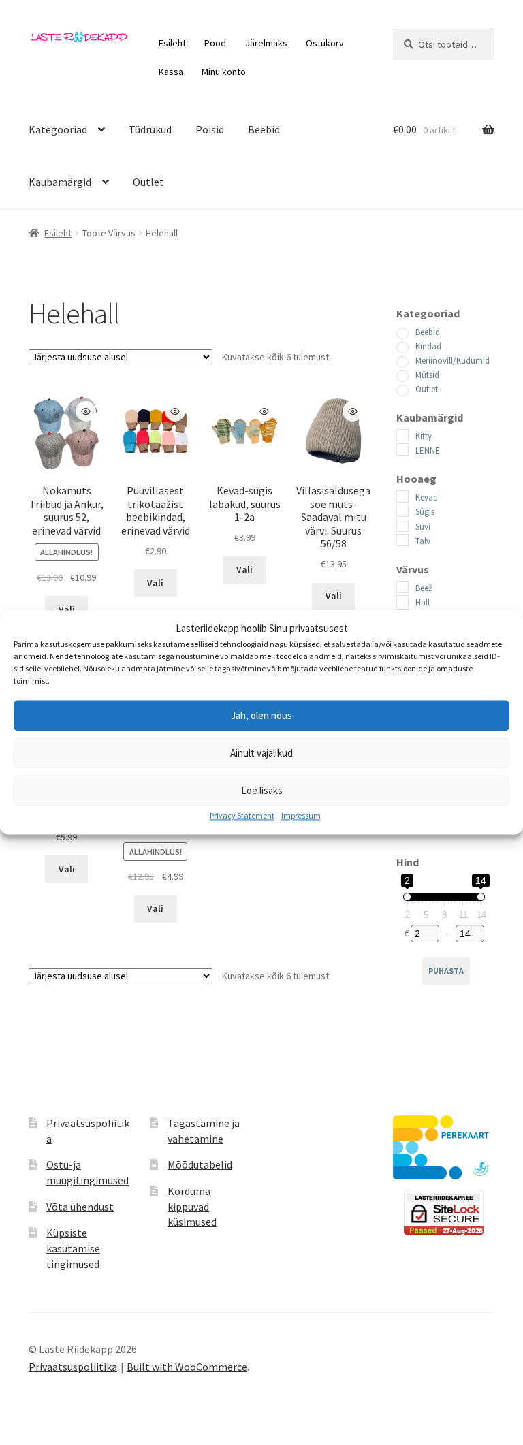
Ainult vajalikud (261, 752)
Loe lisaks (262, 790)
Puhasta (446, 971)
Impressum (301, 816)
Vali (67, 609)
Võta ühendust (80, 1206)
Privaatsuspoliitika (73, 1366)
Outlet (148, 182)
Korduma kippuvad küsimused (192, 1206)
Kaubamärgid (60, 182)
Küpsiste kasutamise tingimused (73, 1248)
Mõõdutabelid (200, 1164)
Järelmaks (266, 43)
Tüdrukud (150, 129)
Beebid (264, 129)
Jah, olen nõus (261, 715)
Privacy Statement (242, 816)
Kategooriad (58, 129)
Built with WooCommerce (187, 1366)
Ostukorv (325, 43)
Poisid (209, 129)
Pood (215, 43)
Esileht (172, 43)
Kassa (171, 71)
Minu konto (224, 71)
